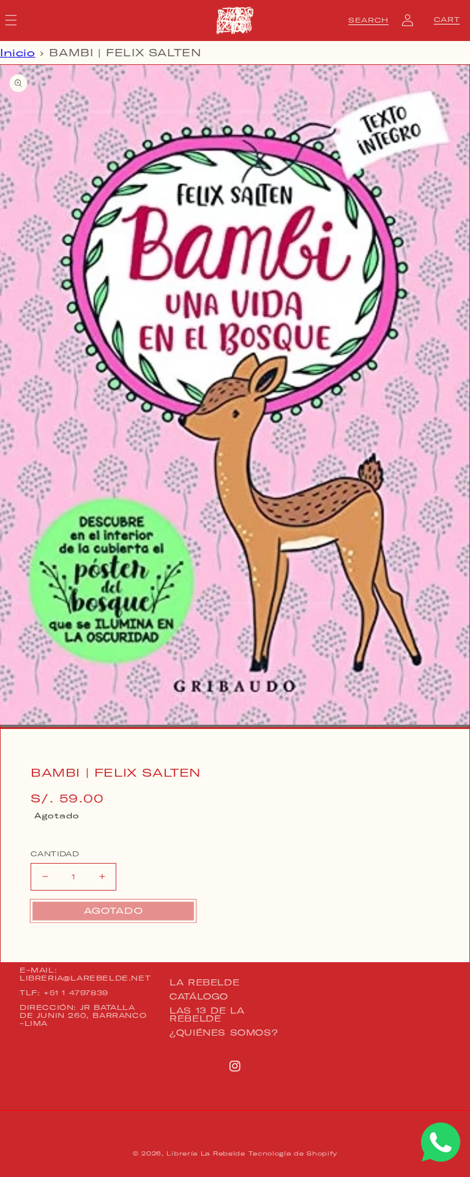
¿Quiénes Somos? (224, 1032)
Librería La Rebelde (205, 1153)
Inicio (17, 53)
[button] (368, 20)
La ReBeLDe (204, 983)
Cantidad (55, 854)
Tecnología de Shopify (292, 1153)
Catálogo (199, 996)
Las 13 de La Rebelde (207, 1014)
